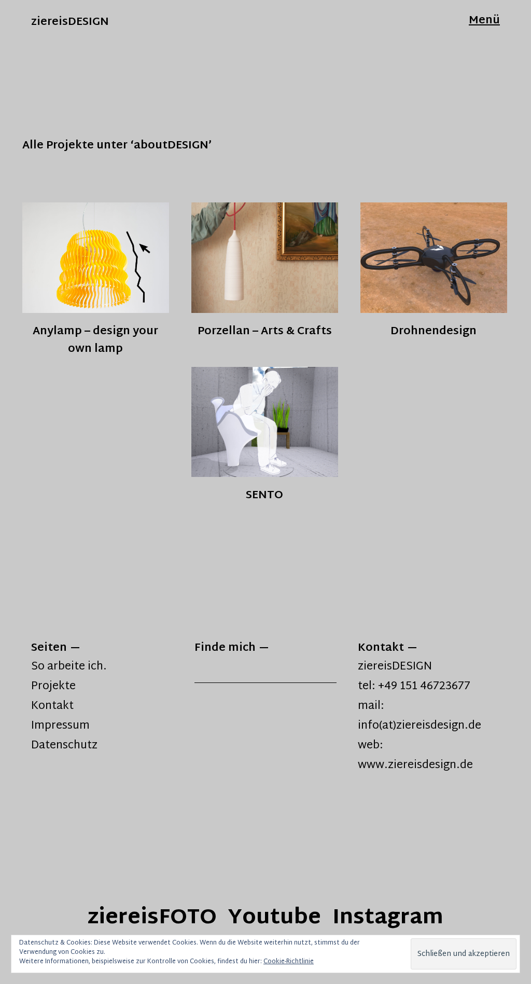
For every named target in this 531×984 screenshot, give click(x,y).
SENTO (264, 495)
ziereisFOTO (152, 918)
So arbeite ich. (69, 667)
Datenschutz (64, 746)
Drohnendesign (433, 331)
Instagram (387, 918)
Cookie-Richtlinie (288, 961)
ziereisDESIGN (70, 22)
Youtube (274, 918)
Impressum (60, 726)
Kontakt (52, 706)
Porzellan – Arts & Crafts (265, 331)
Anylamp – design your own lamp (95, 340)
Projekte (53, 686)
